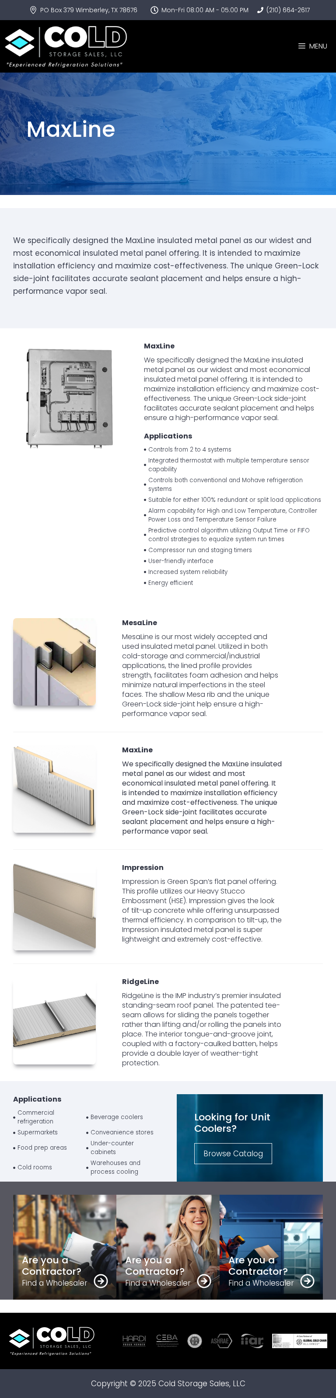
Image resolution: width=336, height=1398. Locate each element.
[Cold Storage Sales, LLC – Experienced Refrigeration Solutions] (65, 46)
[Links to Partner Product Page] (168, 675)
